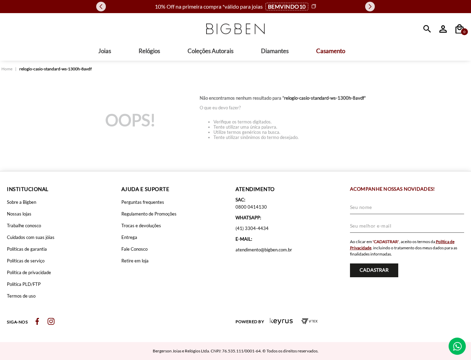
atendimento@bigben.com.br (264, 249)
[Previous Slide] (101, 6)
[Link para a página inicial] (7, 69)
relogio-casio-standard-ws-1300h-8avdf (55, 68)
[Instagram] (51, 322)
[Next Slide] (370, 6)
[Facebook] (37, 322)
